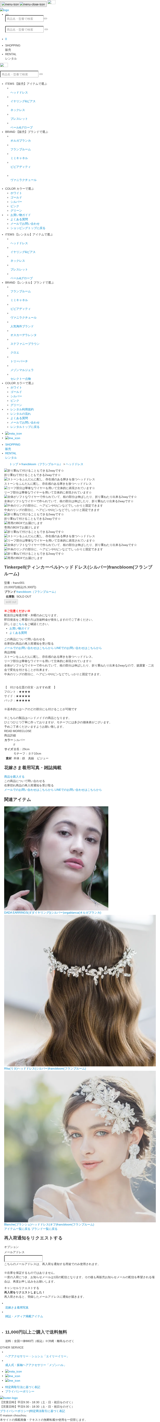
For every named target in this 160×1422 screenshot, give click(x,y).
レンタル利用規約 (22, 409)
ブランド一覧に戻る (44, 1228)
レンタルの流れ (20, 413)
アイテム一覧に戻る (17, 1228)
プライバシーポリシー (19, 1391)
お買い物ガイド (20, 215)
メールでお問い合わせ (25, 223)
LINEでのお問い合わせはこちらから (78, 648)
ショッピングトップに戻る (27, 228)
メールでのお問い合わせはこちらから (29, 648)
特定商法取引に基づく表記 (47, 1411)
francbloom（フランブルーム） (41, 464)
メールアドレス (14, 1252)
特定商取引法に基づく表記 (22, 1387)
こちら (20, 624)
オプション (11, 1247)
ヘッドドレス (74, 464)
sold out (11, 602)
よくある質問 (19, 219)
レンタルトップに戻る (25, 426)
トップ (13, 464)
